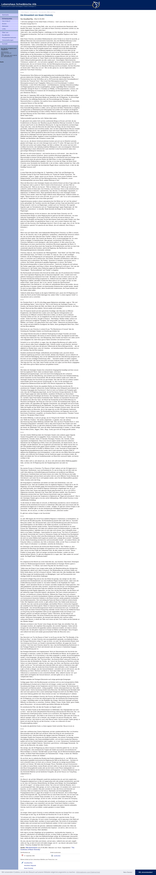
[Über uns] (9, 32)
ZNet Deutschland (32, 847)
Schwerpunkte (33, 12)
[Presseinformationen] (9, 37)
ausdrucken (57, 855)
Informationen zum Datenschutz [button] (88, 872)
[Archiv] (9, 24)
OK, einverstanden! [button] (146, 872)
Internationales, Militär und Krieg (47, 12)
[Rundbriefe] (9, 35)
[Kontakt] (9, 44)
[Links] (9, 29)
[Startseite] (9, 15)
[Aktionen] (9, 26)
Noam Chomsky (28, 868)
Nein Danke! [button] (127, 872)
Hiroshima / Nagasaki (30, 865)
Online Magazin (25, 12)
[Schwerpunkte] (9, 18)
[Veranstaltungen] (9, 40)
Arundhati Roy (28, 862)
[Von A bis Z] (9, 21)
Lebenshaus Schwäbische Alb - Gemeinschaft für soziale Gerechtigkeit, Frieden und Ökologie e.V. (18, 5)
